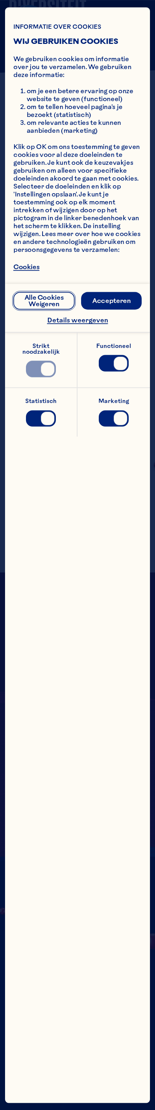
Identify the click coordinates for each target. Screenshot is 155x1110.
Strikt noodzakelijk (41, 348)
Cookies (26, 266)
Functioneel (113, 345)
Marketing (113, 401)
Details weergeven (77, 320)
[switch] (41, 369)
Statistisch (41, 401)
